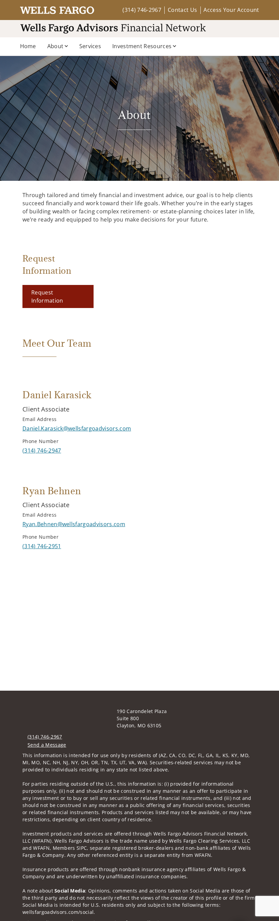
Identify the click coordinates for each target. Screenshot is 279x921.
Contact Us (182, 10)
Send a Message (47, 745)
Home (28, 46)
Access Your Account (231, 10)
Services (90, 46)
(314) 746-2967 (141, 10)
